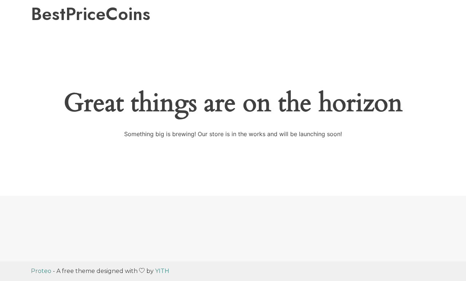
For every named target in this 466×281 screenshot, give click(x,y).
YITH (162, 271)
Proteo (41, 271)
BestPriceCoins (90, 14)
